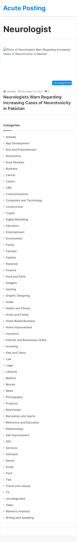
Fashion (11, 257)
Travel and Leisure (18, 486)
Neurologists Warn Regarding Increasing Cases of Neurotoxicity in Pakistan (37, 103)
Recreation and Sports (20, 416)
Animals (11, 137)
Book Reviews (15, 162)
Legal (9, 365)
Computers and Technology (24, 200)
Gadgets (11, 283)
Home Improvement (19, 327)
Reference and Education (22, 422)
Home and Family (17, 314)
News (9, 390)
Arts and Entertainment (21, 149)
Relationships (14, 428)
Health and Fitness (18, 308)
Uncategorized (15, 498)
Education (12, 225)
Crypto (10, 213)
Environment (14, 238)
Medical (11, 378)
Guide (9, 302)
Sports (10, 460)
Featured (11, 263)
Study (10, 467)
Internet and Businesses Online (26, 340)
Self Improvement (17, 435)
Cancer (10, 175)
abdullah (11, 91)
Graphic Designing (18, 295)
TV (7, 492)
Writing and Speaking (20, 517)
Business (11, 168)
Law (8, 359)
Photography (14, 397)
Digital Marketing (17, 219)
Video (9, 505)
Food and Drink (15, 276)
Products (12, 403)
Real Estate (13, 409)
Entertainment (15, 232)
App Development (17, 143)
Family (10, 244)
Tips (8, 479)
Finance (11, 270)
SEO (8, 441)
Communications (17, 194)
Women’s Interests (18, 511)
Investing (12, 346)
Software (12, 454)
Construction (14, 206)
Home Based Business (20, 321)
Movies (10, 384)
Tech (9, 473)
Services (11, 447)
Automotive (13, 156)
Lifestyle (11, 371)
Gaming (11, 289)
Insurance (12, 333)
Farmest (11, 251)
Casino (10, 181)
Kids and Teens (16, 352)
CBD (9, 187)
